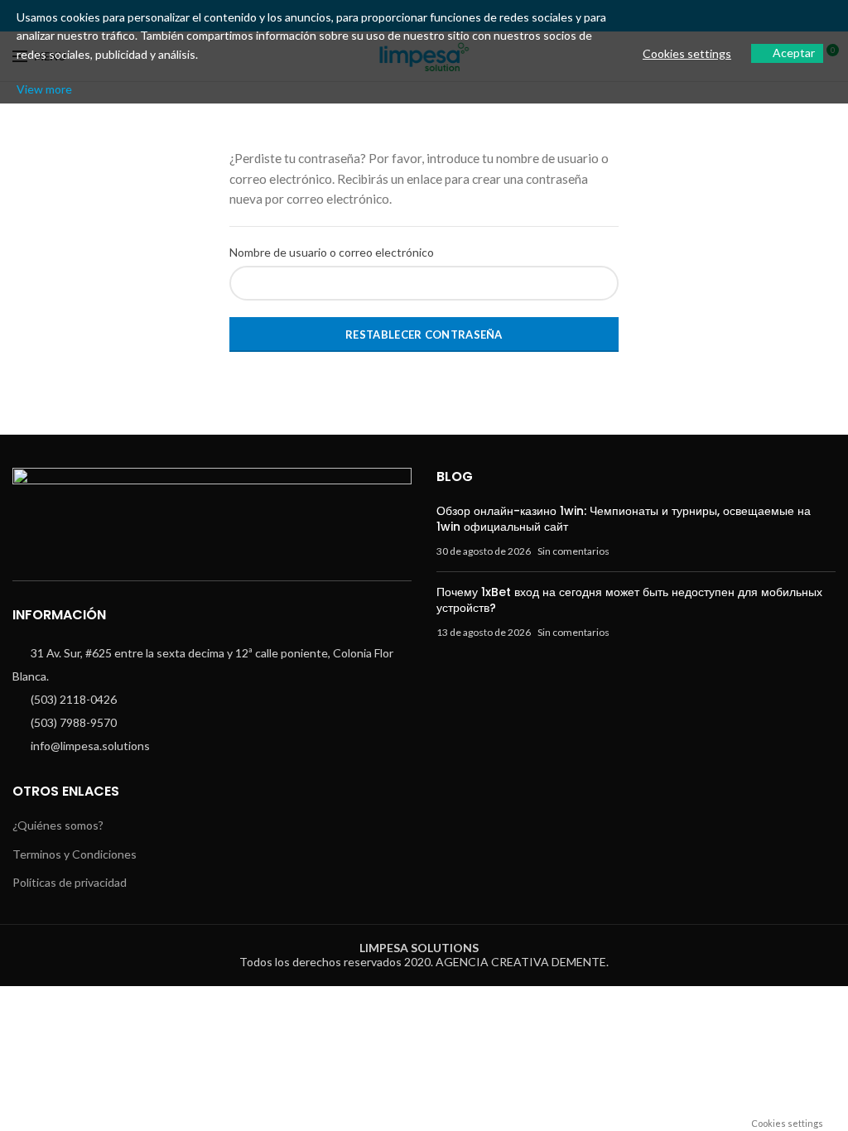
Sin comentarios (573, 551)
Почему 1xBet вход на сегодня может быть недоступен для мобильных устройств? (629, 600)
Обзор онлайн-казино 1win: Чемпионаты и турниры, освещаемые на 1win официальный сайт (623, 519)
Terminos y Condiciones (74, 854)
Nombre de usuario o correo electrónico (331, 252)
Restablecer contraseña (424, 334)
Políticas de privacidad (69, 882)
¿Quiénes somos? (58, 825)
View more (44, 89)
